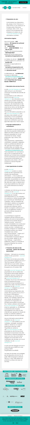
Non (17, 422)
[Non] (28, 420)
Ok (13, 422)
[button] (5, 7)
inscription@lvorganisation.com (14, 76)
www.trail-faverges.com (13, 33)
